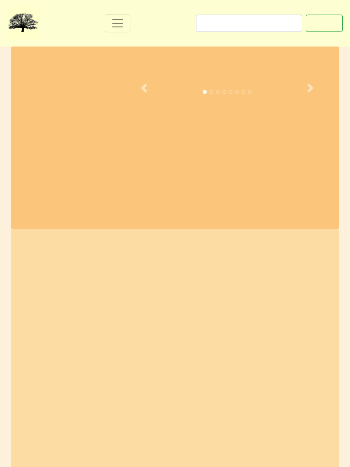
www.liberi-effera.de (168, 403)
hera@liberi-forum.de (286, 390)
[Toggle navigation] (117, 23)
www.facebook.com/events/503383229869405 (109, 427)
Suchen (324, 23)
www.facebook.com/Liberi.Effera (83, 415)
